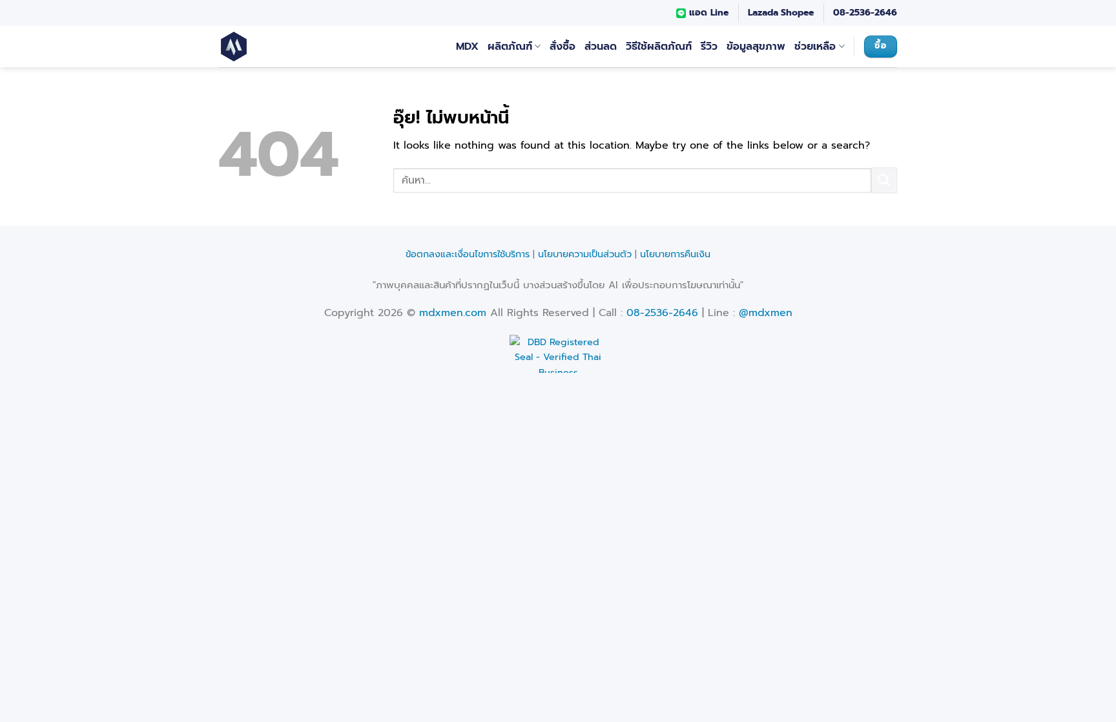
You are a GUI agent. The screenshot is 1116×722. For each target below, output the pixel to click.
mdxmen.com (452, 313)
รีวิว (709, 46)
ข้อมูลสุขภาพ (756, 46)
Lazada (763, 12)
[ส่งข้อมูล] (884, 180)
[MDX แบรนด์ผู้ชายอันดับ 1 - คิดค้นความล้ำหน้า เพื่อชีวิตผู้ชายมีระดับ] (248, 46)
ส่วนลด (600, 46)
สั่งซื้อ (562, 46)
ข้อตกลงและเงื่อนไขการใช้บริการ (468, 254)
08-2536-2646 (865, 12)
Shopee (797, 12)
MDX (467, 46)
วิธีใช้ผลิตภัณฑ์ (659, 46)
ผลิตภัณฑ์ (510, 46)
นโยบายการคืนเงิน (675, 254)
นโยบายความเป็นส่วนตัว (585, 254)
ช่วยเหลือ (815, 46)
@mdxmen (765, 313)
